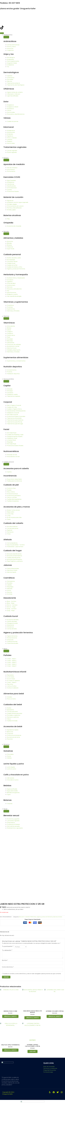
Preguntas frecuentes (49, 1070)
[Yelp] (50, 1092)
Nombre (5, 960)
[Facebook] (54, 1092)
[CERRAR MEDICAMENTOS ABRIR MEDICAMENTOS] (6, 37)
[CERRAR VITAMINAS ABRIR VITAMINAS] (6, 318)
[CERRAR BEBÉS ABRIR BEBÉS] (6, 651)
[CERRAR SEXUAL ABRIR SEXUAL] (6, 811)
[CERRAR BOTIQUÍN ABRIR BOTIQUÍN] (6, 160)
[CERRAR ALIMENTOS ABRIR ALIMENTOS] (6, 746)
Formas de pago (48, 1072)
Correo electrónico (8, 967)
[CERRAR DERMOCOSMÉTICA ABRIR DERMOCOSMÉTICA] (6, 381)
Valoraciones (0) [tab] (4, 932)
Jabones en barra (57, 916)
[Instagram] (62, 1092)
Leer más (32, 1051)
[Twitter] (58, 1092)
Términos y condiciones (50, 1068)
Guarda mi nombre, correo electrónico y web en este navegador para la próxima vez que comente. (32, 973)
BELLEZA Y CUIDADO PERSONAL (27, 916)
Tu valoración (7, 950)
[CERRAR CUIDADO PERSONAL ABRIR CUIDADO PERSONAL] (6, 464)
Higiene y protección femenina (45, 916)
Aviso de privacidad (48, 1066)
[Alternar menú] (2, 33)
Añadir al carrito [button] (10, 1016)
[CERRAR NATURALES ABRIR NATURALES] (6, 233)
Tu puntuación (7, 946)
